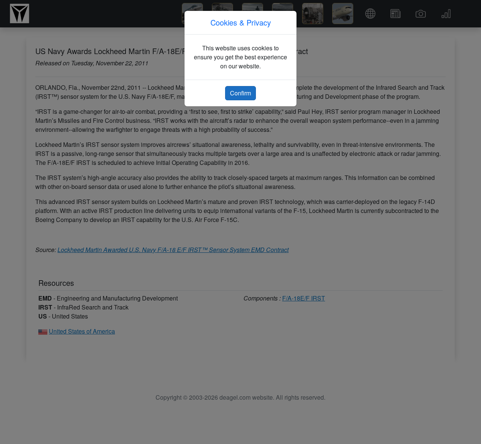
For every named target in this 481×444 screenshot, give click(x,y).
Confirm (240, 93)
